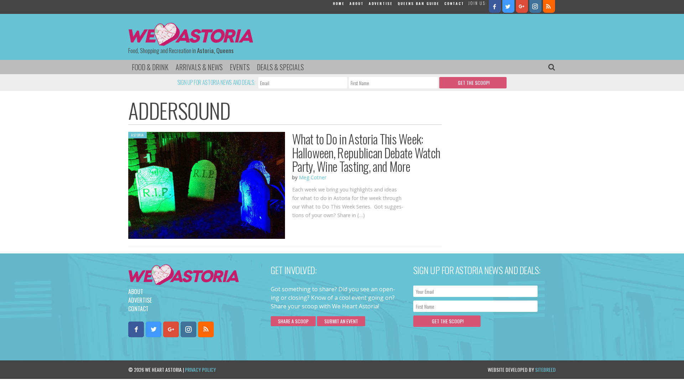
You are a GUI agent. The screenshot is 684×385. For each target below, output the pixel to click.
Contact (454, 3)
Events (240, 67)
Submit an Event (341, 321)
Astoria (137, 135)
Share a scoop (293, 321)
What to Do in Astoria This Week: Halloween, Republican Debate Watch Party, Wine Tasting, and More (366, 152)
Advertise (381, 3)
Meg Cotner (312, 177)
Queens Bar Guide (418, 3)
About (356, 3)
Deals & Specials (280, 67)
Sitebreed (545, 369)
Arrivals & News (199, 67)
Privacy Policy (200, 369)
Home (338, 3)
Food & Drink (150, 67)
